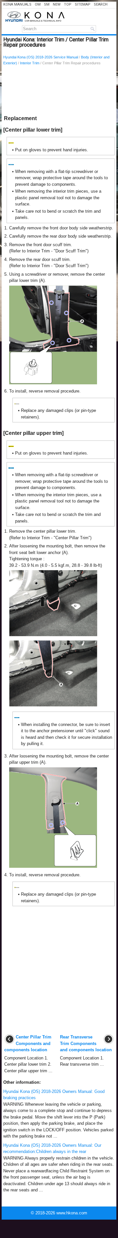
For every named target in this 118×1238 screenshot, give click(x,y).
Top (67, 4)
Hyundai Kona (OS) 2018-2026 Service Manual (40, 57)
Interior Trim (29, 63)
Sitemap (82, 4)
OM (38, 4)
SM (46, 4)
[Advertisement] (59, 91)
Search (101, 4)
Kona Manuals (17, 4)
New (57, 4)
